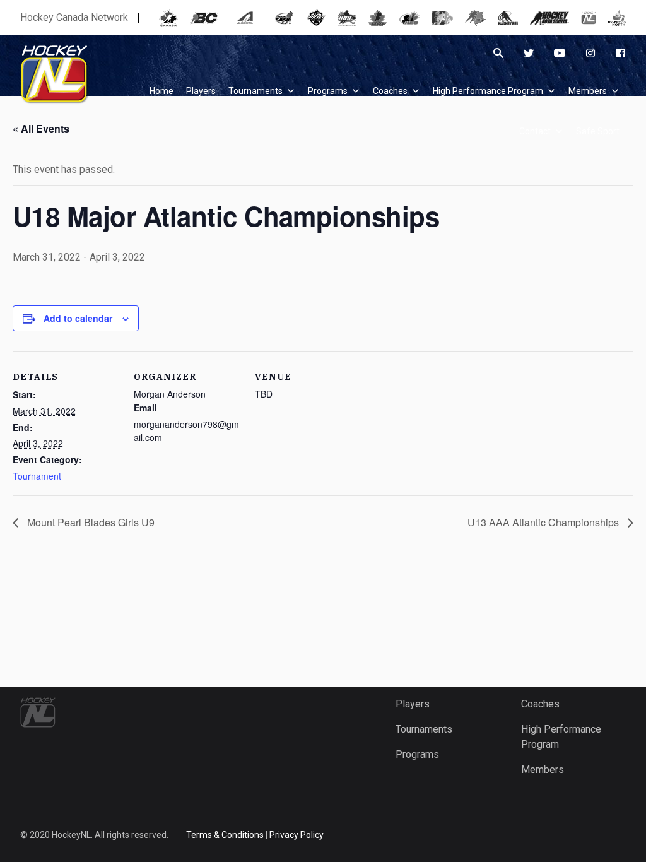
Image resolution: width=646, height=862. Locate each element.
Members (587, 91)
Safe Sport (598, 131)
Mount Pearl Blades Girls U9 (90, 522)
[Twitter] (529, 53)
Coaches (390, 91)
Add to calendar (78, 318)
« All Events (41, 128)
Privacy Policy (296, 835)
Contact (535, 131)
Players (413, 704)
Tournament (37, 475)
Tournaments (255, 91)
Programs (328, 91)
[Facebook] (621, 53)
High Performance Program (488, 91)
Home (161, 91)
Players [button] (201, 91)
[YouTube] (559, 53)
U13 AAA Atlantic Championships (544, 522)
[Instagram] (590, 53)
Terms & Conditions (225, 835)
